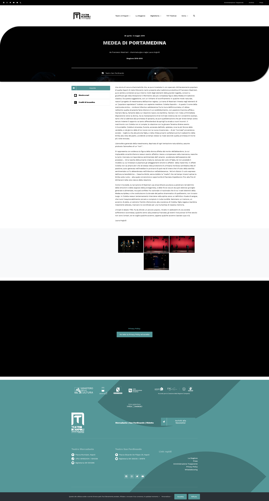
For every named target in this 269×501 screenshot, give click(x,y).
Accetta (180, 497)
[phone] (20, 2)
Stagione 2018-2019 (135, 58)
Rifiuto (194, 497)
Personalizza (166, 496)
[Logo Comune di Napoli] (103, 388)
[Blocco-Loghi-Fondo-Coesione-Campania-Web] (173, 387)
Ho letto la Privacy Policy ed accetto (134, 334)
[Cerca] (194, 16)
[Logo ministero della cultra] (84, 388)
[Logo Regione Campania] (117, 387)
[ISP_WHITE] (134, 406)
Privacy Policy (134, 329)
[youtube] (14, 2)
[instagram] (7, 2)
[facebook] (3, 2)
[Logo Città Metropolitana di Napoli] (135, 389)
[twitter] (10, 2)
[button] (91, 95)
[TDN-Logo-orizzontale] (81, 6)
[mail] (17, 2)
